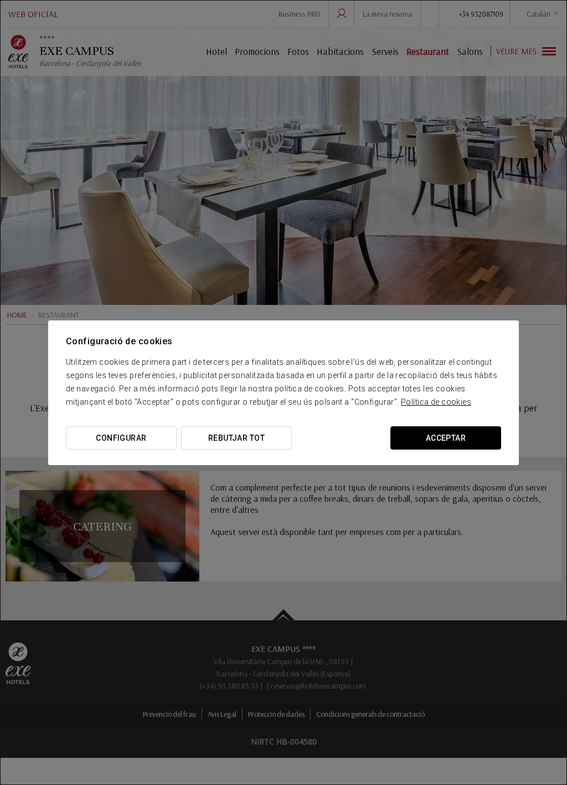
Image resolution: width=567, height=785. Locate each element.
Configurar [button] (121, 438)
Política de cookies (436, 401)
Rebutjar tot (236, 438)
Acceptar (446, 438)
